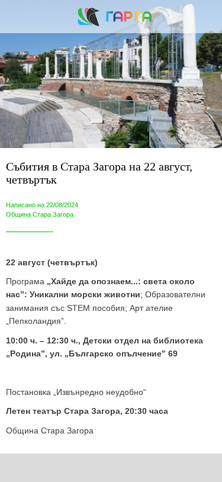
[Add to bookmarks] (161, 468)
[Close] (16, 16)
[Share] (60, 468)
